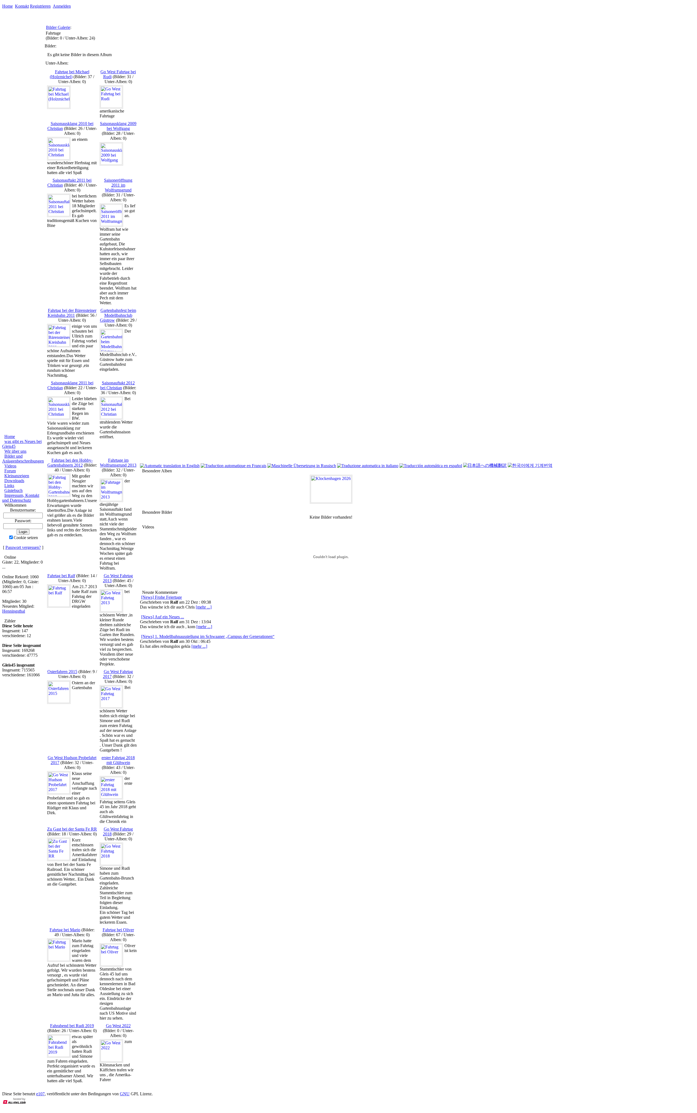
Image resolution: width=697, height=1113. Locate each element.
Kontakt (22, 6)
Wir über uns (15, 451)
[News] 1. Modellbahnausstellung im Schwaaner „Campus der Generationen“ (207, 636)
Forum (10, 471)
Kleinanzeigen (16, 475)
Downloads (14, 480)
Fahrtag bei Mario (65, 930)
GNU (125, 1093)
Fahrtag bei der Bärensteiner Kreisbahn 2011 (72, 313)
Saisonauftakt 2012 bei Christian (117, 385)
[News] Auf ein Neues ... (162, 617)
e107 (40, 1093)
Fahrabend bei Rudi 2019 (72, 1025)
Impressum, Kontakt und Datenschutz (20, 498)
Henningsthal (13, 611)
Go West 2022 (118, 1025)
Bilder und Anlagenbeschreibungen (23, 458)
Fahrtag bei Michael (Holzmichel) (69, 74)
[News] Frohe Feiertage (161, 597)
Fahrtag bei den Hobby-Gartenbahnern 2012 (70, 462)
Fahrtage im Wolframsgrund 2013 (118, 462)
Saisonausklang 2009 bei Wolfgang (118, 126)
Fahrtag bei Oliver (118, 930)
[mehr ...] (204, 607)
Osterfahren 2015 (62, 671)
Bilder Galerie (58, 27)
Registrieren (40, 6)
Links (9, 485)
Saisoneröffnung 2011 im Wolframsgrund (118, 185)
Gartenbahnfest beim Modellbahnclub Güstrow (118, 315)
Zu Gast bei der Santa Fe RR (72, 829)
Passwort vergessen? (23, 547)
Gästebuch (13, 490)
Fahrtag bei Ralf (61, 575)
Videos (10, 466)
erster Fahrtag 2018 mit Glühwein (118, 760)
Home (7, 6)
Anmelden (62, 6)
